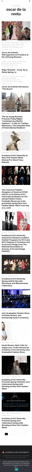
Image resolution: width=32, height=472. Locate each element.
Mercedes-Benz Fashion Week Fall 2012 (11, 80)
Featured (8, 376)
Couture (21, 42)
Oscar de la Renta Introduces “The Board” (15, 88)
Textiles (21, 47)
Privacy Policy (22, 457)
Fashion (13, 44)
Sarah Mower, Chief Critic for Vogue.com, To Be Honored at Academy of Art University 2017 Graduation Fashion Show (16, 348)
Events (8, 44)
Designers (4, 44)
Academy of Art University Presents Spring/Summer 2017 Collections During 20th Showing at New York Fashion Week (16, 384)
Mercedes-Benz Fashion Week (19, 61)
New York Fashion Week (7, 64)
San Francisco (5, 47)
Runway (16, 64)
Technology (20, 81)
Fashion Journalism (20, 44)
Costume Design (15, 42)
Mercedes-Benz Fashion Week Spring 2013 (12, 63)
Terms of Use (14, 457)
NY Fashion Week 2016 (16, 413)
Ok (16, 469)
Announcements (5, 76)
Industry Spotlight (6, 45)
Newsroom (4, 187)
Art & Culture (7, 42)
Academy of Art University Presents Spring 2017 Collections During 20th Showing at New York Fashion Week (15, 423)
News (23, 45)
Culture (26, 42)
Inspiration (13, 45)
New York (18, 45)
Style (10, 47)
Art (2, 42)
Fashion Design (5, 152)
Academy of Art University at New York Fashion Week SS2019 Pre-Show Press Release (15, 158)
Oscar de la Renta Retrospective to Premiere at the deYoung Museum (15, 54)
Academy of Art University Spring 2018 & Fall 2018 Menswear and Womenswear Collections (15, 282)
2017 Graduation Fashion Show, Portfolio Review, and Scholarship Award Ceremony (16, 315)
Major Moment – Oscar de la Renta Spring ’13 (14, 71)
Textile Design (15, 47)
